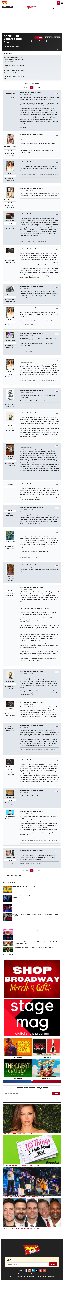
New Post (35, 41)
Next (39, 87)
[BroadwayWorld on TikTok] (37, 1270)
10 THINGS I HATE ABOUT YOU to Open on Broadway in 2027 (21, 1165)
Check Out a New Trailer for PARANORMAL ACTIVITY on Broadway (32, 936)
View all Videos (7, 954)
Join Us (30, 1274)
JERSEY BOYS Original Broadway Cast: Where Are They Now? (21, 1228)
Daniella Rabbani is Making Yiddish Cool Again (27, 930)
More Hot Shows (17, 1082)
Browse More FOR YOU (30, 925)
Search (42, 41)
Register (49, 3)
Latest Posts (48, 37)
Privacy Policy (49, 1276)
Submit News (37, 1274)
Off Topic (57, 37)
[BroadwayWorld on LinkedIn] (33, 1270)
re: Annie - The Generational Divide (31, 135)
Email (27, 83)
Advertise (14, 1274)
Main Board (39, 37)
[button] (58, 3)
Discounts (46, 1082)
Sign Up (53, 1264)
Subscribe (35, 83)
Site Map (50, 1274)
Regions (44, 1274)
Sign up (56, 1093)
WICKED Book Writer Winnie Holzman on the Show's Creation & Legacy (34, 947)
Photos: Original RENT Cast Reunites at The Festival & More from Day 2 (24, 1197)
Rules (59, 41)
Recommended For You (9, 882)
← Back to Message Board (11, 46)
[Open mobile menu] (62, 3)
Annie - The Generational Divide (30, 93)
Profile (10, 150)
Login (54, 3)
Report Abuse (51, 41)
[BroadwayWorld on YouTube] (44, 1270)
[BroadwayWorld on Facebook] (26, 1270)
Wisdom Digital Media (28, 1276)
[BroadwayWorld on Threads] (40, 1270)
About (19, 1274)
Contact (25, 1274)
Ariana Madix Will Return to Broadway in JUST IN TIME (19, 1133)
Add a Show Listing (7, 6)
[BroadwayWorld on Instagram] (29, 1270)
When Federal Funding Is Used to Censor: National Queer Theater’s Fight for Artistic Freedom (14, 59)
